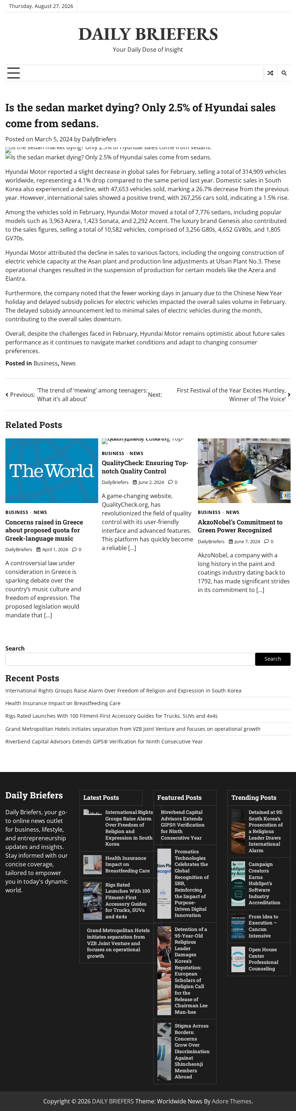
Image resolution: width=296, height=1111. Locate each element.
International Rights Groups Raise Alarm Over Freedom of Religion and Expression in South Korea (123, 690)
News (68, 363)
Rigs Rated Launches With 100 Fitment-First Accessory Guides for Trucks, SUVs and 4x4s (111, 716)
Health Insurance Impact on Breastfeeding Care (63, 703)
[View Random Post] (270, 73)
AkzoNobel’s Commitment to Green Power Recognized (240, 526)
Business (46, 363)
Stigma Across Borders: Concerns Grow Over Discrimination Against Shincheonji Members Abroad (192, 1051)
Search (15, 648)
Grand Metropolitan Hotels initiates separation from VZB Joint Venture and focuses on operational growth (133, 729)
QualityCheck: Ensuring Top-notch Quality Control (145, 467)
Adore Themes (232, 1101)
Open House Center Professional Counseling (263, 959)
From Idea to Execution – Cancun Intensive (263, 926)
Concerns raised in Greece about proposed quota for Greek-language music (44, 530)
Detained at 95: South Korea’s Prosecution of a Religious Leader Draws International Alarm (266, 831)
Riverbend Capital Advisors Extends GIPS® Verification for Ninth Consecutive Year (104, 741)
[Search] (284, 73)
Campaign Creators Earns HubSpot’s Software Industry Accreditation (264, 883)
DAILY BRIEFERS (148, 33)
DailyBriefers (99, 139)
